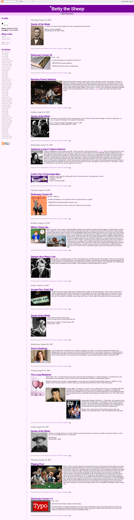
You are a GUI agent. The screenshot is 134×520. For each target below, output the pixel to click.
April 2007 (5, 72)
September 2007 (7, 80)
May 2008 (5, 92)
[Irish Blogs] (6, 44)
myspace (96, 89)
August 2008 (6, 97)
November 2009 (7, 121)
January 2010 (6, 124)
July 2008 (5, 95)
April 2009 (5, 110)
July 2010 (5, 133)
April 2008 (5, 91)
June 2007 (5, 75)
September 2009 (7, 117)
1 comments (65, 48)
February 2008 (6, 88)
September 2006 (7, 61)
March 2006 (5, 51)
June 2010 (5, 132)
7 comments (65, 250)
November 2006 (7, 64)
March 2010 (5, 127)
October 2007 (6, 81)
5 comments (65, 366)
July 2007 (5, 77)
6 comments (65, 515)
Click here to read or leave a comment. (53, 48)
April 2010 (5, 128)
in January (101, 151)
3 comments (65, 167)
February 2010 (6, 125)
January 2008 (6, 86)
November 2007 (7, 83)
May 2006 (5, 55)
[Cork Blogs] (6, 43)
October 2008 (6, 100)
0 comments (65, 72)
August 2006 (6, 59)
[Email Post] (69, 48)
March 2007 (5, 70)
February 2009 (6, 106)
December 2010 (7, 138)
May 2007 (5, 73)
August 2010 (6, 135)
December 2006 (7, 66)
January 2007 (6, 67)
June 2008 (5, 94)
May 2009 (5, 111)
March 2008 (5, 89)
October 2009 (6, 119)
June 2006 (5, 56)
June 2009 (5, 113)
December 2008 (7, 103)
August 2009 (6, 116)
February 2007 (6, 69)
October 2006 (6, 62)
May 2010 (5, 130)
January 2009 (6, 105)
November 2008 (7, 102)
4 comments (65, 492)
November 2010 (7, 136)
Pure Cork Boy (6, 38)
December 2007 (7, 84)
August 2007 (6, 78)
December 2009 (7, 122)
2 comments (65, 185)
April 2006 (5, 53)
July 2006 (5, 58)
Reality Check (6, 39)
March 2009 (5, 108)
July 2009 (5, 114)
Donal (3, 36)
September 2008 (7, 99)
